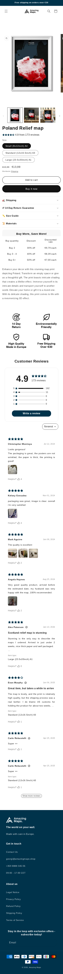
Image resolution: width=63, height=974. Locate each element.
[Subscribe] (53, 942)
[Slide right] (59, 116)
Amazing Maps (35, 967)
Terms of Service (15, 920)
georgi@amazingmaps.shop (20, 859)
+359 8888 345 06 (15, 866)
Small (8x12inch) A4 (17, 146)
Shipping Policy (14, 913)
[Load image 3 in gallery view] (47, 115)
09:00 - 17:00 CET (16, 873)
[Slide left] (3, 116)
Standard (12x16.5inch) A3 (20, 153)
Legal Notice (12, 892)
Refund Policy (13, 906)
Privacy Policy (13, 899)
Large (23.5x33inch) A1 (18, 160)
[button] (6, 11)
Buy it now (31, 189)
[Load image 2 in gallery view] (31, 115)
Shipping (14, 171)
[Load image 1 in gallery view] (14, 115)
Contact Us (12, 852)
